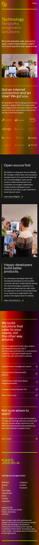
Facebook (23, 488)
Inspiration (6, 501)
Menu (34, 3)
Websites (5, 482)
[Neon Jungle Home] (4, 4)
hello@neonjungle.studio (14, 476)
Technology (6, 490)
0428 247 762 (7, 508)
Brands (4, 485)
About (4, 496)
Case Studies (7, 493)
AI (2, 488)
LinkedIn (23, 485)
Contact (5, 498)
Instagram (24, 482)
